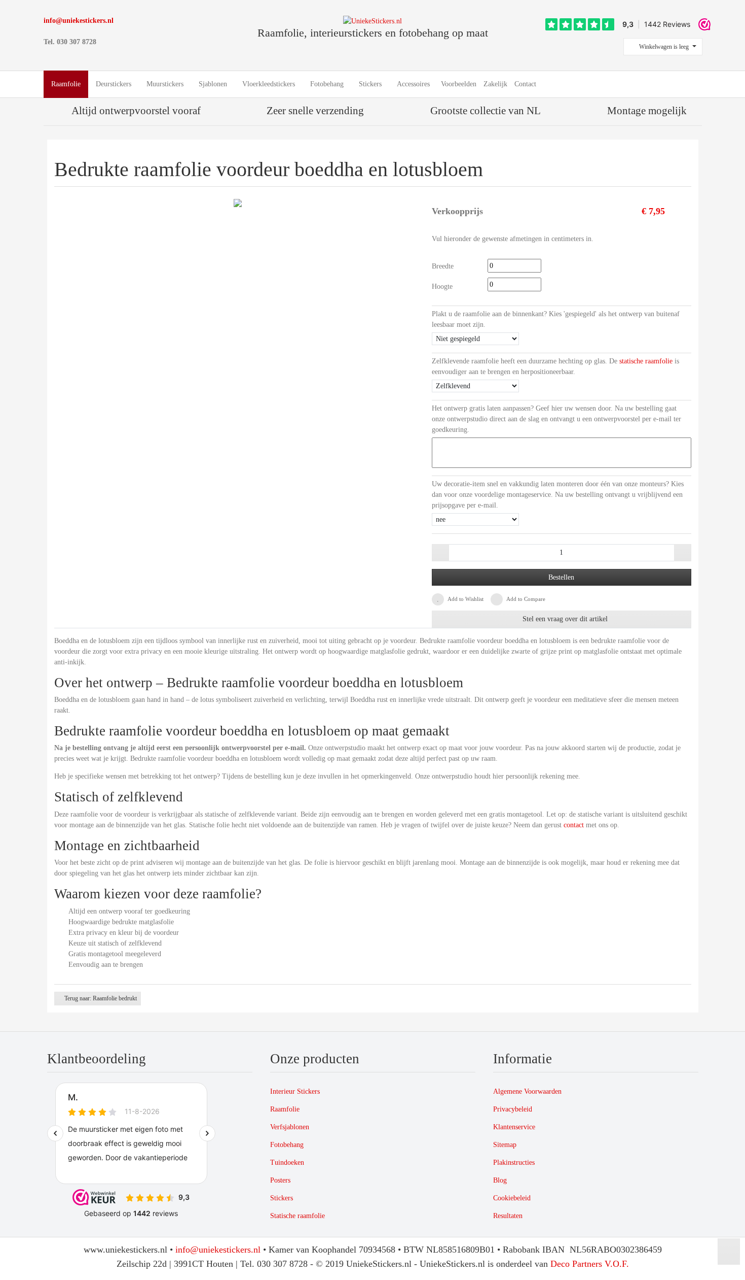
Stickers (281, 1198)
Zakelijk (495, 84)
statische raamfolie (646, 361)
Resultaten (508, 1216)
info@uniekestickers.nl (79, 20)
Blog (500, 1180)
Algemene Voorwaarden (527, 1091)
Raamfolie (285, 1109)
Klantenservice (514, 1127)
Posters (280, 1180)
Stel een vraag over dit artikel (564, 619)
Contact (525, 84)
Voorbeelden (458, 84)
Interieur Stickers (295, 1091)
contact (574, 825)
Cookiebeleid (512, 1198)
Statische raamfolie (297, 1216)
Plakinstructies (514, 1162)
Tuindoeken (287, 1162)
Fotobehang (287, 1145)
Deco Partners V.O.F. (589, 1264)
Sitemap (504, 1145)
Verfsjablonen (289, 1127)
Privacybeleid (512, 1109)
